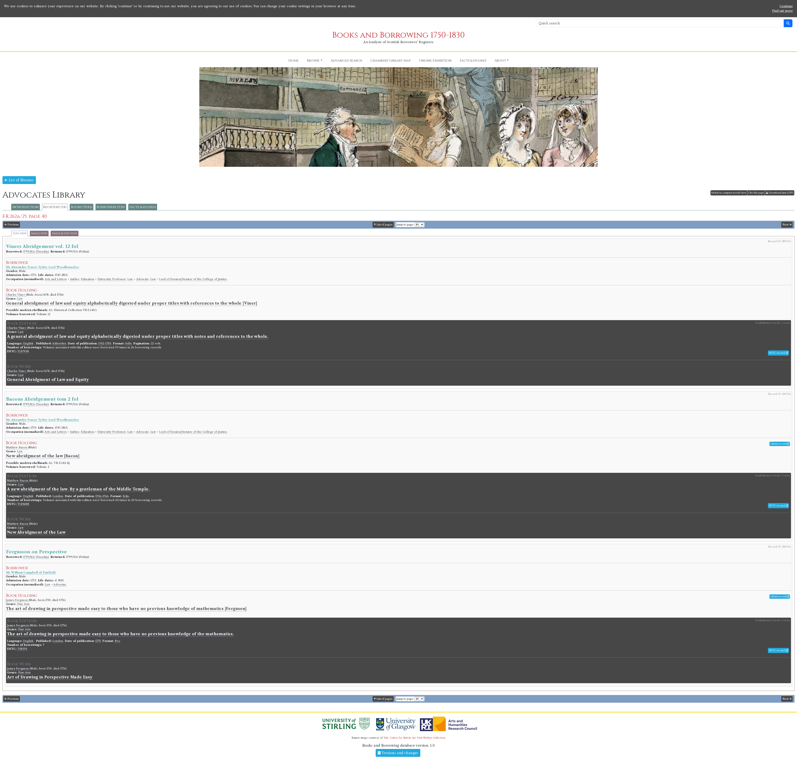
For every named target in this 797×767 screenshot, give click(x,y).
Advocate (142, 279)
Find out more (782, 11)
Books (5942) (81, 207)
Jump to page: (405, 224)
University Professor (112, 279)
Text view (19, 233)
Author (74, 279)
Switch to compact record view (728, 192)
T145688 (23, 504)
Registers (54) (54, 207)
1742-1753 (104, 343)
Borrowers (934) (111, 207)
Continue (786, 6)
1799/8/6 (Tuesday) (36, 251)
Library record (778, 443)
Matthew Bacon (17, 447)
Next (785, 224)
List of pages (384, 224)
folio (128, 343)
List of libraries (20, 180)
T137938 (23, 351)
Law (130, 279)
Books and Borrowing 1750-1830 (398, 35)
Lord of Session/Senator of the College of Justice (193, 279)
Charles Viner (16, 294)
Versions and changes (399, 753)
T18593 (22, 648)
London (58, 496)
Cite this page (756, 192)
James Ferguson (17, 600)
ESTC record (777, 352)
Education (87, 279)
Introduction (25, 207)
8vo (117, 641)
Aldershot (59, 343)
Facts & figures (143, 207)
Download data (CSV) (780, 192)
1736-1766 (102, 496)
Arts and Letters (56, 279)
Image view (39, 233)
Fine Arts (23, 604)
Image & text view (64, 233)
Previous (13, 224)
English (28, 343)
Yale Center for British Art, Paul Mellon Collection (414, 737)
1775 (98, 641)
